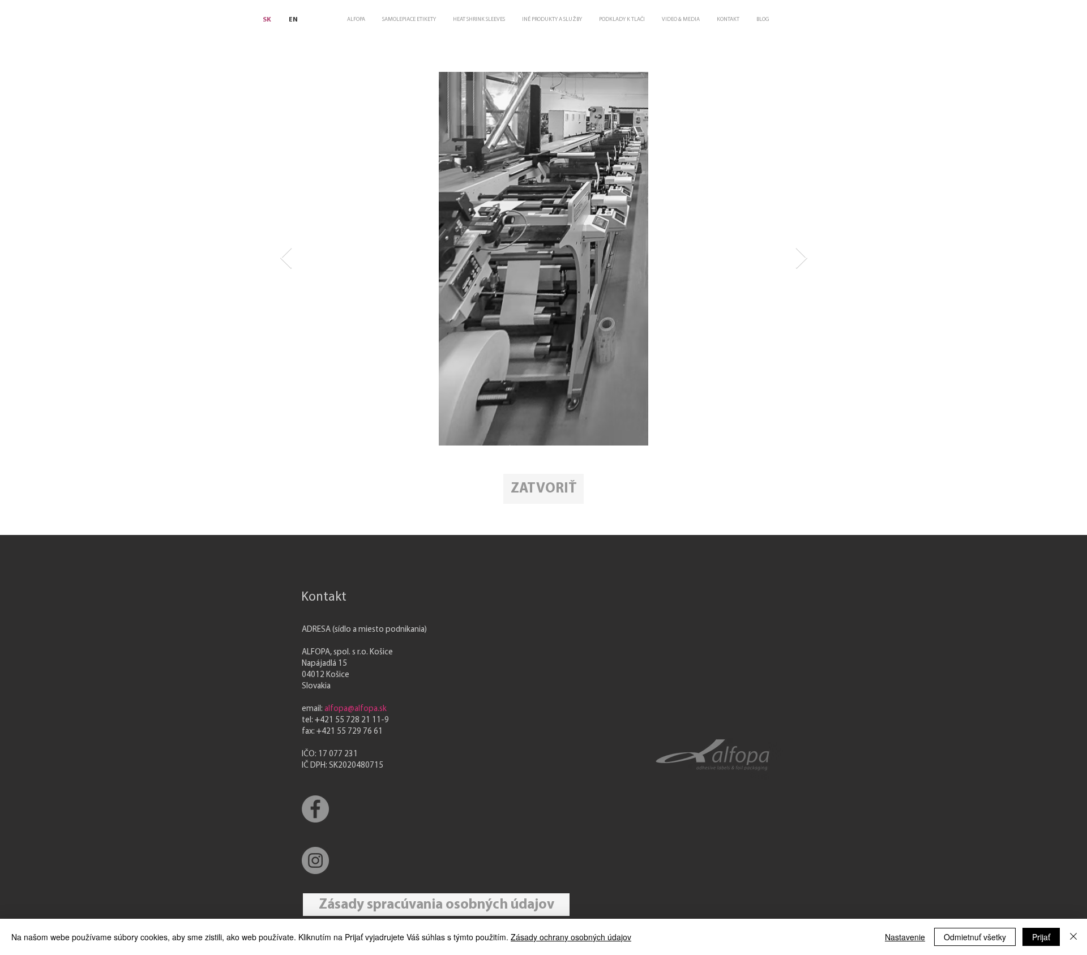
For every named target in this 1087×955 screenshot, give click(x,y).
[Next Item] (801, 259)
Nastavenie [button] (905, 937)
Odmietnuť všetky (975, 937)
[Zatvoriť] (1073, 937)
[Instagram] (315, 860)
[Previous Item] (286, 259)
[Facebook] (315, 809)
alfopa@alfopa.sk (355, 709)
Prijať (1041, 937)
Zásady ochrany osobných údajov (571, 937)
